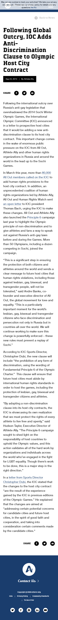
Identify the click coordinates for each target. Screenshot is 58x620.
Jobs (11, 596)
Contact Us (26, 581)
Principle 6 (34, 217)
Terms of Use (29, 600)
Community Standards (40, 596)
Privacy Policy (22, 596)
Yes (32, 7)
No (35, 7)
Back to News (47, 18)
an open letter (12, 204)
